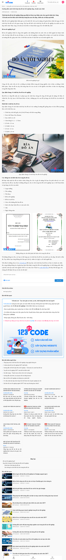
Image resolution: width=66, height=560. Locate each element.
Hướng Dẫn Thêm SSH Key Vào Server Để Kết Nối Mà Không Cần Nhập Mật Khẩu (12, 390)
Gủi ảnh (7, 280)
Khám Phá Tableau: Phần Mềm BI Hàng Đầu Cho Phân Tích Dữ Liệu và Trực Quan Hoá (33, 408)
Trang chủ (33, 558)
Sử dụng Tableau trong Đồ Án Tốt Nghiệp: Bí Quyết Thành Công (32, 425)
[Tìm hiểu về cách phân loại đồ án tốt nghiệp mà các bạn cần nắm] (7, 541)
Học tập (26, 393)
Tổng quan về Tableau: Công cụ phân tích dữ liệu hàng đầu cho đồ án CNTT (53, 425)
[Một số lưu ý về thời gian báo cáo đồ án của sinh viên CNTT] (7, 519)
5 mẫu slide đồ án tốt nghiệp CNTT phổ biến (15, 365)
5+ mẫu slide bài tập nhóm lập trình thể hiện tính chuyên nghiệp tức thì (22, 381)
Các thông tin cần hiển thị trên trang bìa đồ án (17, 467)
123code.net (7, 304)
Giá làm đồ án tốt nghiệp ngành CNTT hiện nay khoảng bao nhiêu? (21, 383)
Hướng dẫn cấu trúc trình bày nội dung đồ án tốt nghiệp (28, 532)
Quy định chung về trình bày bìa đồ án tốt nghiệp (16, 463)
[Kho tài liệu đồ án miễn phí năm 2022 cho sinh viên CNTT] (7, 505)
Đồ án (4, 445)
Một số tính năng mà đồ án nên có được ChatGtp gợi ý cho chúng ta (32, 481)
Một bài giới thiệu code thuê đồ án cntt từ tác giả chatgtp (29, 488)
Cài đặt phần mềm (7, 393)
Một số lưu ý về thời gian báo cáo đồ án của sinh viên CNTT (30, 517)
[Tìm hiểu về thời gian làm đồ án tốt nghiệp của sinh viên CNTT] (7, 555)
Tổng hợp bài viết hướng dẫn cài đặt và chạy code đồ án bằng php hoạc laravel (35, 496)
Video (13, 558)
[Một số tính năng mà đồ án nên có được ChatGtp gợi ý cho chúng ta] (7, 483)
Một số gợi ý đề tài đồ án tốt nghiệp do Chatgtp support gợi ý (11, 443)
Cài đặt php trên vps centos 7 (12, 406)
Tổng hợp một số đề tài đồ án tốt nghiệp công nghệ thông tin (20, 362)
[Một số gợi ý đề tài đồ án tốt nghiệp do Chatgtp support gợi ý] (7, 476)
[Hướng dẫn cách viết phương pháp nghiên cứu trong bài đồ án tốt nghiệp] (7, 526)
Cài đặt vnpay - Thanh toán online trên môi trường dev (18, 373)
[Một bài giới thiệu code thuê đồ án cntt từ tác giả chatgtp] (7, 490)
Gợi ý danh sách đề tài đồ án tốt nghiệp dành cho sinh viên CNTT (31, 546)
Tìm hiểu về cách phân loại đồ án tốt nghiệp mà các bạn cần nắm (31, 539)
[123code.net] (9, 3)
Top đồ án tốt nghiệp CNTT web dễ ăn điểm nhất (17, 370)
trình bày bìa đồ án (7, 291)
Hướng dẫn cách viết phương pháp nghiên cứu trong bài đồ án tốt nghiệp (33, 524)
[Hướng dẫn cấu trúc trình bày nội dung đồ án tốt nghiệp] (7, 534)
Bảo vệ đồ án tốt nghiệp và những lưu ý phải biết (16, 378)
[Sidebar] (2, 2)
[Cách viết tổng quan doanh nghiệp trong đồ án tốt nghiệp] (7, 512)
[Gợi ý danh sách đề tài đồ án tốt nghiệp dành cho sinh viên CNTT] (7, 548)
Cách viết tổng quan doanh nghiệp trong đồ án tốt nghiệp (29, 510)
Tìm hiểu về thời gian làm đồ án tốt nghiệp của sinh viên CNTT (30, 553)
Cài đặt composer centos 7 (53, 389)
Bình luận (59, 280)
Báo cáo (52, 558)
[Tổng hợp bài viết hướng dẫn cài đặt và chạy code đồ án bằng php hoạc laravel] (7, 498)
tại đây (32, 321)
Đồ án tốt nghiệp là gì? (9, 461)
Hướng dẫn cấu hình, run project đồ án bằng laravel (17, 375)
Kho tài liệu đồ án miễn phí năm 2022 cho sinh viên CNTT (29, 503)
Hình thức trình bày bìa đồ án (12, 465)
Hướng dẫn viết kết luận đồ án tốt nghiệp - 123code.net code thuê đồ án (23, 367)
